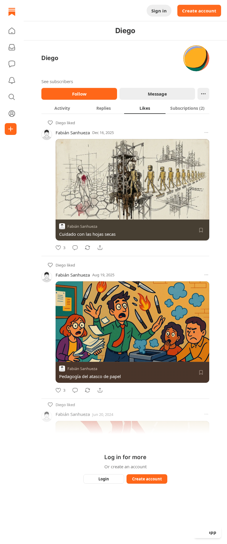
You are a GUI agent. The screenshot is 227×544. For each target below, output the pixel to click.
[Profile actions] (203, 94)
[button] (12, 31)
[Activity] (12, 80)
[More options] (206, 132)
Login (103, 479)
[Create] (11, 129)
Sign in (159, 11)
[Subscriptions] (12, 47)
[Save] (201, 230)
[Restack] (87, 247)
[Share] (100, 247)
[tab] (62, 108)
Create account (199, 11)
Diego (61, 122)
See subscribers (57, 81)
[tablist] (125, 108)
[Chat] (12, 64)
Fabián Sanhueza (73, 132)
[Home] (12, 12)
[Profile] (12, 113)
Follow (79, 94)
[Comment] (75, 247)
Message (157, 94)
